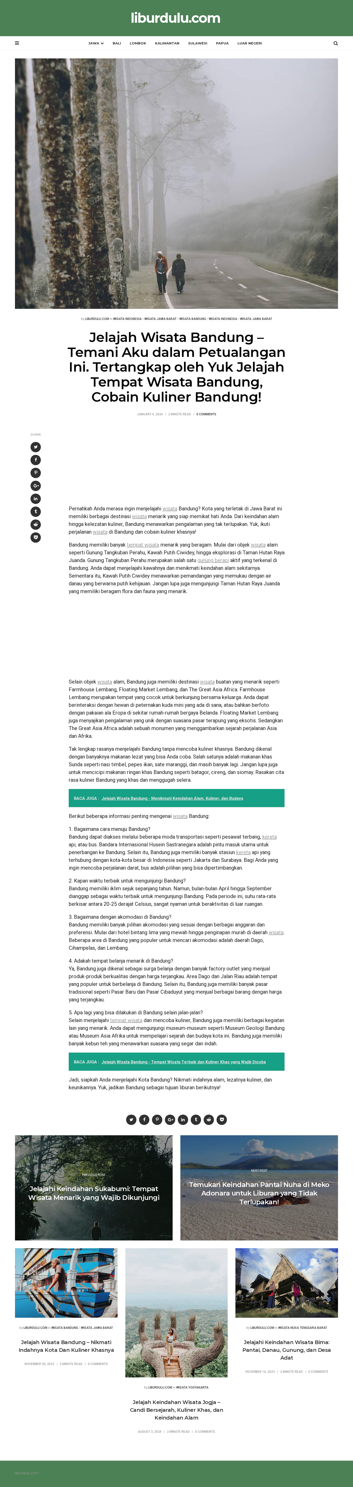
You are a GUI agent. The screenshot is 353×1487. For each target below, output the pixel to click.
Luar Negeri (249, 43)
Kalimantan (167, 43)
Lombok (138, 43)
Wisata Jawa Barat (160, 319)
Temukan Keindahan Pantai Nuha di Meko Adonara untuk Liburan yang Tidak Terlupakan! (259, 1193)
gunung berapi (213, 560)
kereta (269, 837)
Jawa (93, 43)
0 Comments (206, 414)
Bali (117, 43)
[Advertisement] (177, 463)
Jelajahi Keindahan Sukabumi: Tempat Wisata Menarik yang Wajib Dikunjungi (93, 1193)
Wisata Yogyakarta (192, 1387)
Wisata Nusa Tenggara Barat (302, 1328)
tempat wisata (143, 545)
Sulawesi (197, 43)
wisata (170, 508)
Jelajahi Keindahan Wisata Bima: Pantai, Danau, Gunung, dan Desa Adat (286, 1350)
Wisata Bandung (192, 319)
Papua (222, 43)
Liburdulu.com (97, 319)
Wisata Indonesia (127, 319)
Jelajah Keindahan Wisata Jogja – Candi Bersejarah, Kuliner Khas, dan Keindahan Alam (176, 1410)
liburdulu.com (175, 18)
